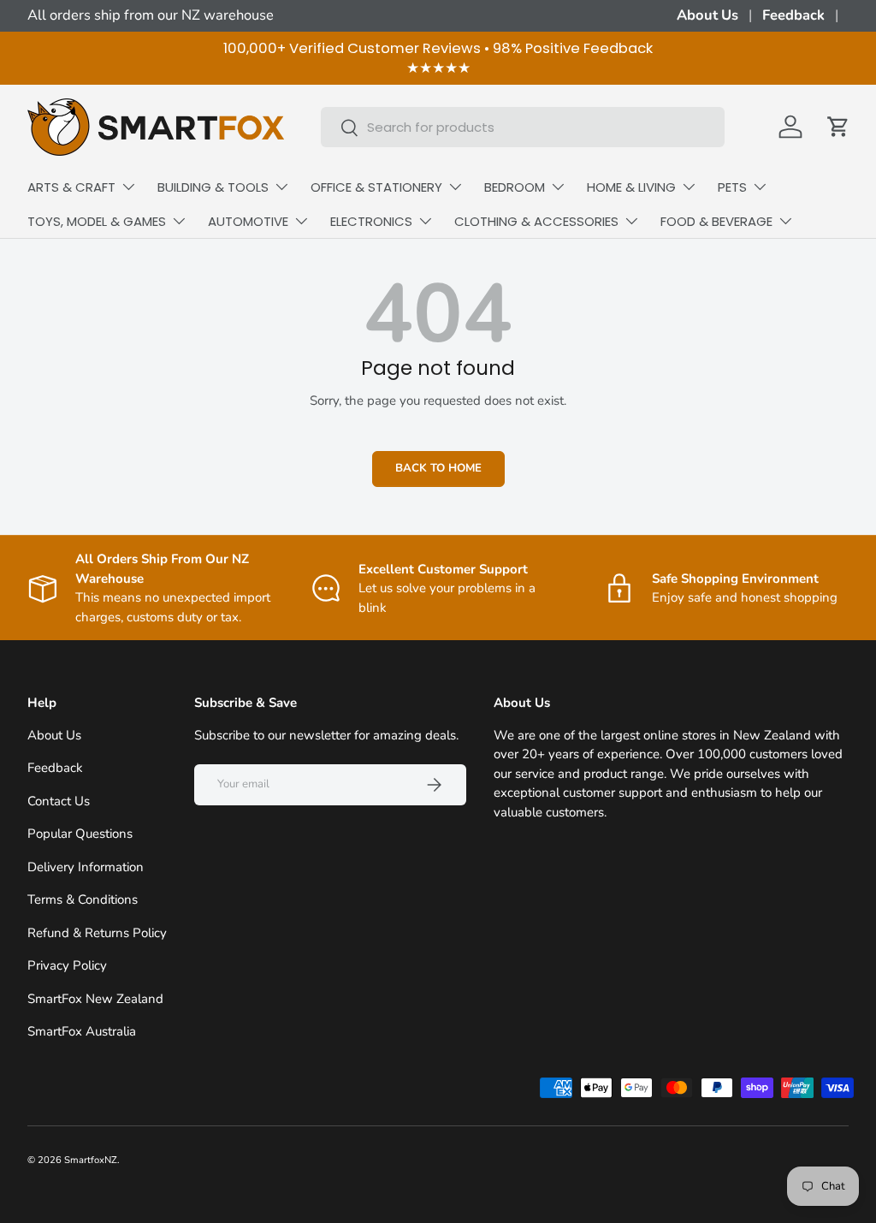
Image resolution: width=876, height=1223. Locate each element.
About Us (707, 15)
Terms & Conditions (82, 899)
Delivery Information (85, 867)
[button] (838, 126)
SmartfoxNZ (90, 1160)
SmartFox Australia (81, 1031)
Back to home (438, 468)
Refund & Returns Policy (97, 932)
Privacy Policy (67, 965)
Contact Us (58, 801)
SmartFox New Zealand (95, 998)
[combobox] (523, 127)
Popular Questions (80, 833)
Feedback (793, 15)
